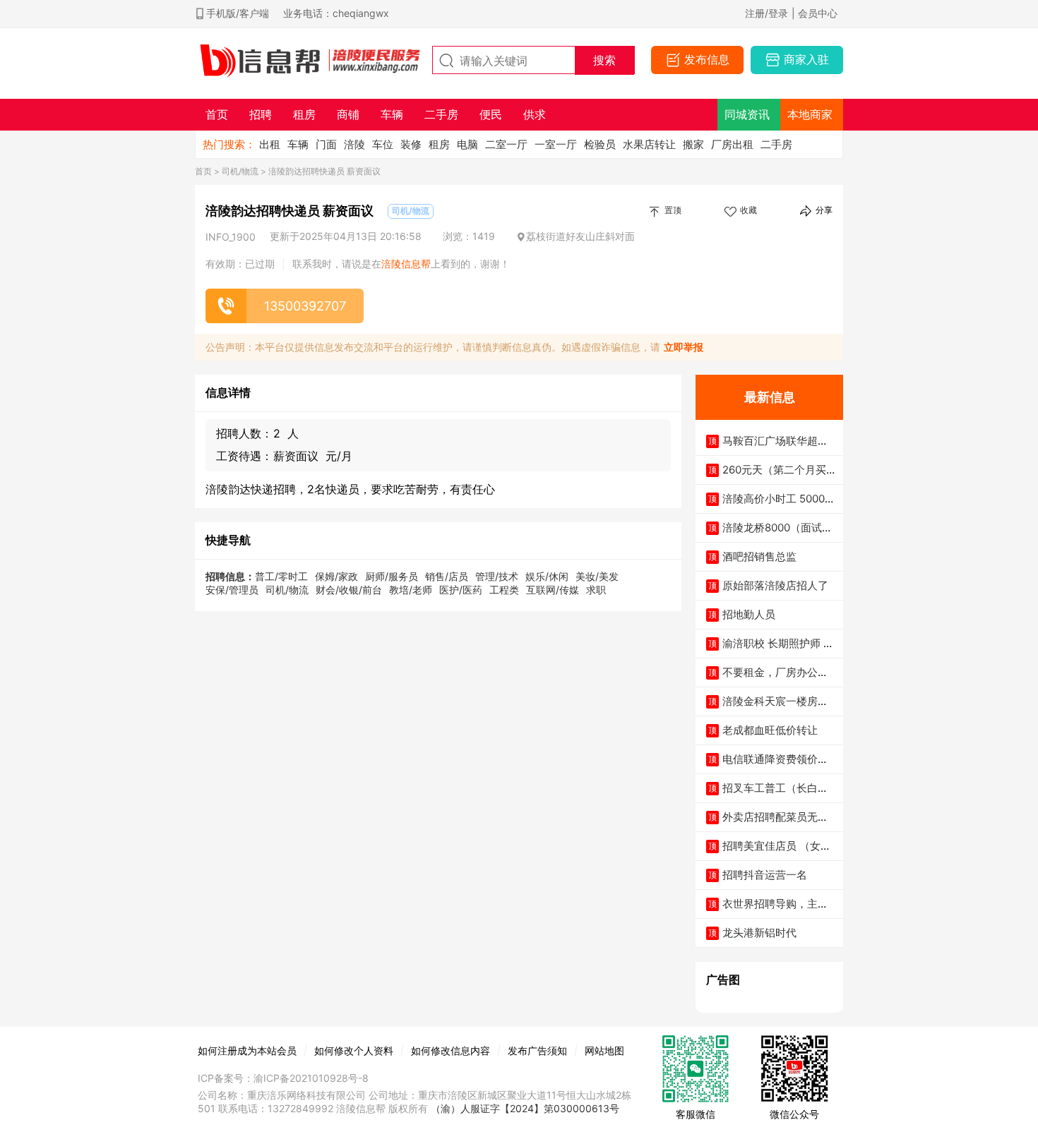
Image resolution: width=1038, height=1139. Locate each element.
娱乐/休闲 (546, 576)
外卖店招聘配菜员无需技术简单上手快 (775, 824)
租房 (439, 144)
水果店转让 (649, 144)
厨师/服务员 (391, 576)
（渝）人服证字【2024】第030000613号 (525, 1108)
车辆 (298, 144)
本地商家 (810, 114)
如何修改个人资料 (353, 1050)
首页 (203, 171)
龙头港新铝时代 (759, 932)
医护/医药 (460, 590)
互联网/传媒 (552, 590)
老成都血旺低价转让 (770, 730)
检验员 (600, 144)
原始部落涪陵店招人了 (775, 585)
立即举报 (683, 347)
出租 (269, 144)
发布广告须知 (537, 1050)
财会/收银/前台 (349, 590)
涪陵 (354, 144)
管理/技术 (496, 576)
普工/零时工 (281, 576)
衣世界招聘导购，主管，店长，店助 (770, 910)
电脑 (467, 144)
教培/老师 (410, 590)
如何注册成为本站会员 (247, 1050)
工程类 (504, 590)
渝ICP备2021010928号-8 (311, 1078)
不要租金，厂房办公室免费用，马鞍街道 (775, 679)
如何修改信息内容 (450, 1050)
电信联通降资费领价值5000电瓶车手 (778, 766)
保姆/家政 (336, 576)
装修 (411, 144)
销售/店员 (446, 576)
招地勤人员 (748, 614)
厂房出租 (732, 144)
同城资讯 (747, 114)
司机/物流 (240, 171)
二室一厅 (506, 144)
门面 (326, 144)
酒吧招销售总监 (759, 556)
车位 (382, 144)
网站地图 (604, 1050)
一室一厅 (556, 144)
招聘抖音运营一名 (764, 874)
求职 (596, 590)
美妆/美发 (597, 576)
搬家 (693, 144)
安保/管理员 (231, 590)
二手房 (776, 144)
